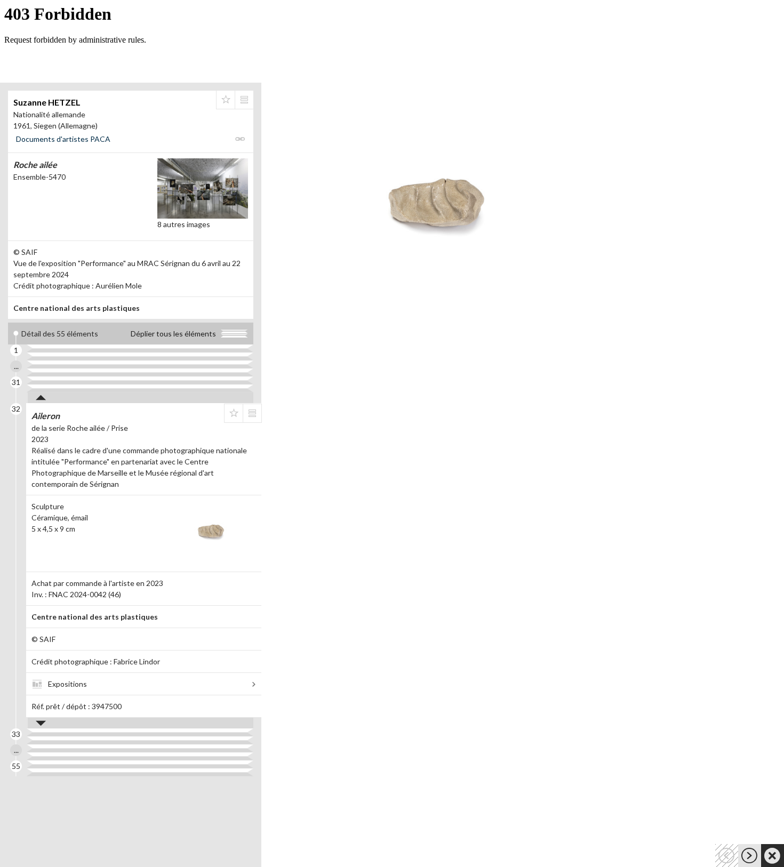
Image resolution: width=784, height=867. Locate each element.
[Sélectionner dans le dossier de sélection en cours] (226, 100)
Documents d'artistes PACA (63, 138)
